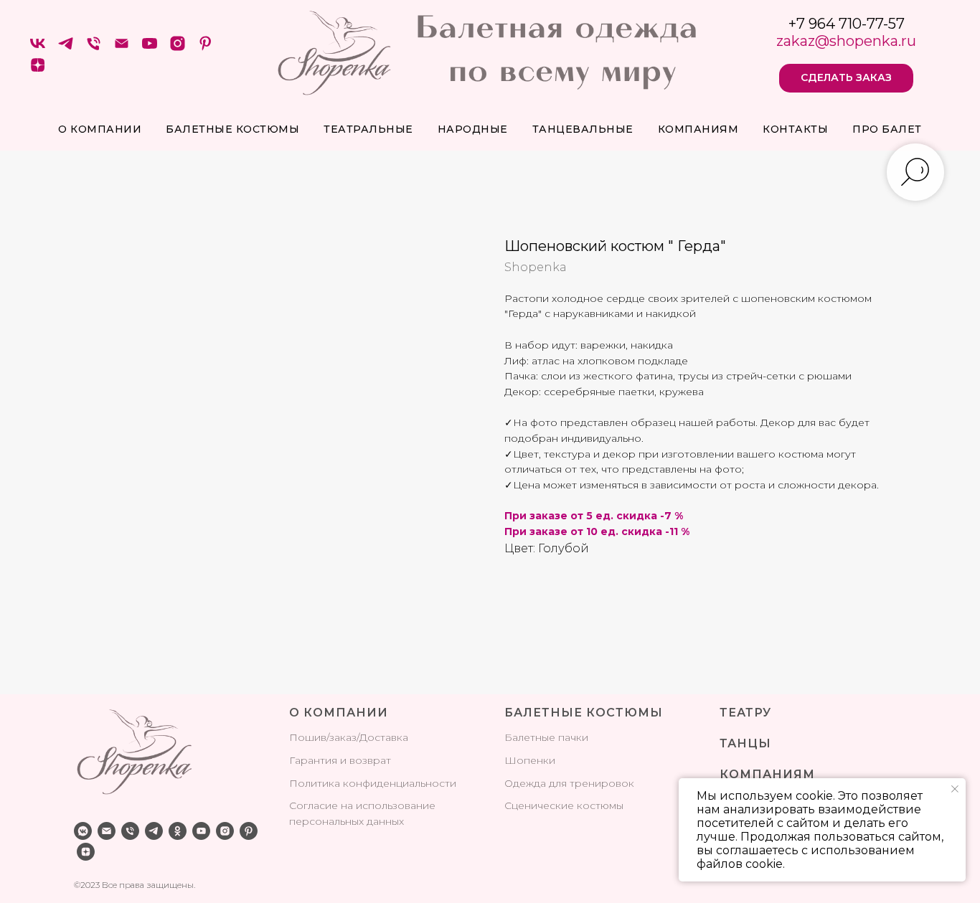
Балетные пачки (546, 737)
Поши (305, 737)
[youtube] (150, 48)
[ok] (178, 831)
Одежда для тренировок (569, 783)
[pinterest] (206, 48)
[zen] (38, 70)
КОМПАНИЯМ (767, 774)
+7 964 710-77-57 (846, 23)
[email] (107, 831)
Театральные (368, 129)
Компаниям (698, 129)
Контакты (795, 129)
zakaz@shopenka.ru (846, 40)
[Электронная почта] (122, 48)
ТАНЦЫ (745, 743)
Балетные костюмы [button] (232, 129)
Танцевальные (582, 129)
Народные (473, 129)
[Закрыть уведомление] (955, 789)
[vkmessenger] (83, 831)
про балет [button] (887, 129)
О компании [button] (99, 129)
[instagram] (178, 48)
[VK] (38, 48)
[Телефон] (94, 48)
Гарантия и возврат (340, 760)
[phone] (130, 831)
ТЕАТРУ (745, 712)
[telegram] (66, 48)
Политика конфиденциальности (372, 783)
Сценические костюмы (563, 805)
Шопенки (529, 760)
